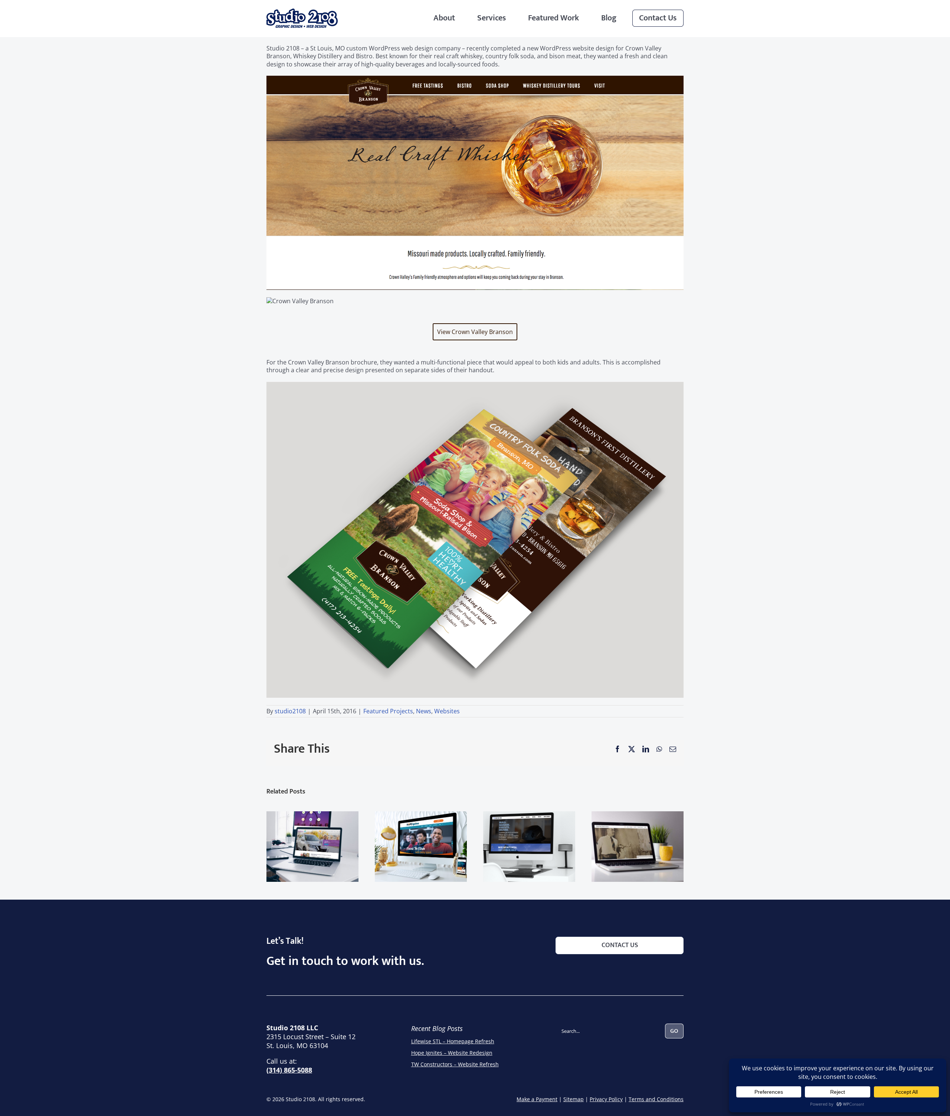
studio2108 (290, 711)
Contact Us (658, 18)
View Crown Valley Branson (475, 332)
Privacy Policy (606, 1099)
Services (491, 18)
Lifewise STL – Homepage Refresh (452, 1041)
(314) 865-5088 (289, 1070)
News (423, 711)
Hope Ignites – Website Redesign (451, 1052)
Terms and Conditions (656, 1099)
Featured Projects (388, 711)
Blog (608, 18)
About (444, 18)
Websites (447, 711)
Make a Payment (537, 1099)
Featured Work (553, 18)
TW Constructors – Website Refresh (455, 1064)
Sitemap (573, 1099)
